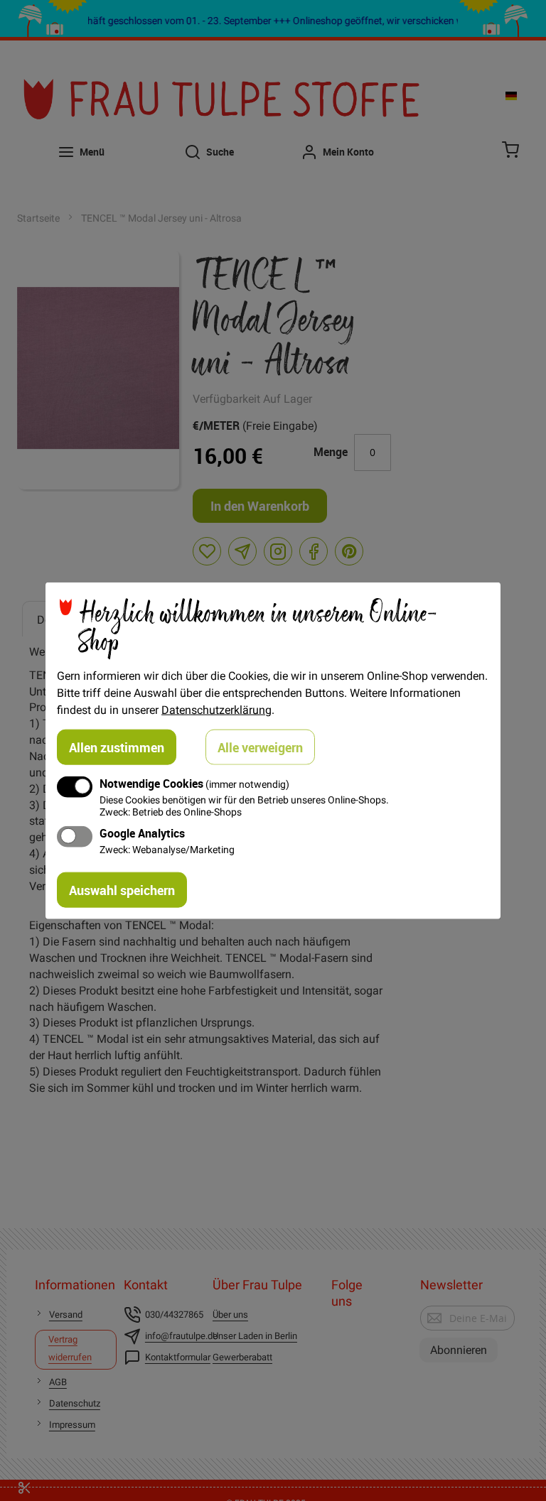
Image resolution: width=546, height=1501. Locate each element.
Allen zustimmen (116, 746)
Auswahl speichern (122, 890)
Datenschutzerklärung (216, 709)
